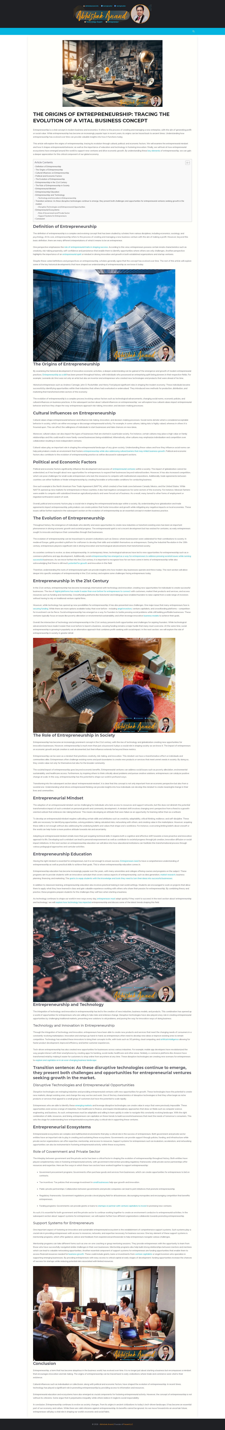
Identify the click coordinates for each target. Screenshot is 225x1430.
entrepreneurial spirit (72, 254)
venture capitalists (143, 1254)
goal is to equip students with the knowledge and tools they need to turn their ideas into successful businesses (121, 878)
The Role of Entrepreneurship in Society (53, 185)
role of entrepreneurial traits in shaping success (86, 247)
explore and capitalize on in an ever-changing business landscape (66, 1060)
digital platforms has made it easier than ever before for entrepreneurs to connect (92, 591)
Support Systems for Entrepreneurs (52, 216)
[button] (193, 31)
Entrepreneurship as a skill (54, 374)
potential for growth (77, 563)
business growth (76, 1254)
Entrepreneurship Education (47, 192)
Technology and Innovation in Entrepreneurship (57, 198)
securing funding (40, 608)
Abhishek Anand (106, 1424)
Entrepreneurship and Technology (50, 195)
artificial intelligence (169, 1039)
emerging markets (83, 1105)
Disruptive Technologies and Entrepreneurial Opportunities (61, 207)
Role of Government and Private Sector (54, 213)
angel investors (125, 608)
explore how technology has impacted (73, 902)
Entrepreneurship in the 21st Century (51, 182)
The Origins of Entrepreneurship (49, 169)
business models (151, 615)
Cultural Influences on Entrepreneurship (52, 173)
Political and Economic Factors (49, 176)
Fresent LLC (128, 1424)
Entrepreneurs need (129, 861)
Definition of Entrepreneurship (48, 166)
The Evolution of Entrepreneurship (50, 179)
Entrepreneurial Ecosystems (47, 210)
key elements (154, 150)
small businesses (101, 1182)
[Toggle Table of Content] (186, 163)
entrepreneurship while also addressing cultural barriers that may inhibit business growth (124, 451)
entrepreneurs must (106, 898)
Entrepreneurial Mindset (46, 188)
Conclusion (40, 218)
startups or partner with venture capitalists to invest (122, 1205)
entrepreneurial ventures (124, 469)
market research (168, 874)
